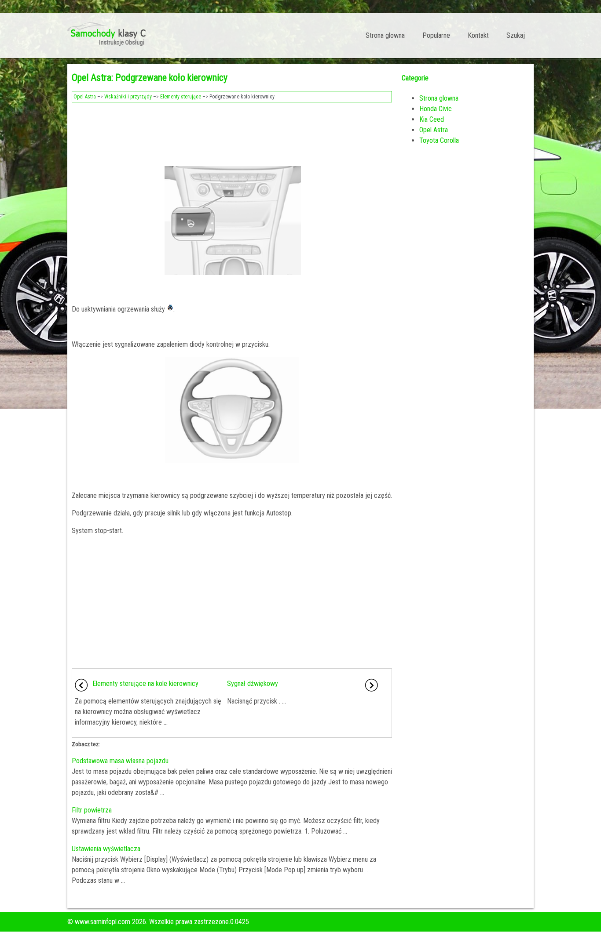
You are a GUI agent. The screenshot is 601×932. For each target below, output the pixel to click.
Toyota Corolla (439, 140)
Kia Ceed (431, 119)
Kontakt (478, 35)
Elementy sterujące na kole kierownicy (145, 683)
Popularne (436, 35)
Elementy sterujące (180, 97)
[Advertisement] (232, 131)
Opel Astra (84, 97)
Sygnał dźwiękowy (252, 683)
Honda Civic (435, 109)
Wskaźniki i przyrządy (128, 97)
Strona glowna (385, 35)
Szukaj (515, 35)
